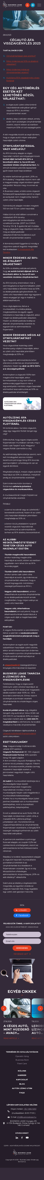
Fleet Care (22, 1063)
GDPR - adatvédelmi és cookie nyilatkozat (22, 1145)
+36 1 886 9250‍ (30, 1109)
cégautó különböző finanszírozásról (19, 733)
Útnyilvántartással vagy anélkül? (21, 56)
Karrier (22, 1075)
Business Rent (22, 1060)
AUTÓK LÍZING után (22, 1088)
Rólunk (22, 1071)
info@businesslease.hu (26, 1117)
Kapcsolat (22, 1079)
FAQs (22, 1093)
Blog (22, 1084)
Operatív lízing (22, 1056)
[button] (33, 5)
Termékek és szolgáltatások (22, 1052)
